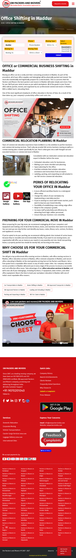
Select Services (63, 42)
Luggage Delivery (12, 437)
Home (3, 23)
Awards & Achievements (48, 377)
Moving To (9, 49)
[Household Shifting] (65, 47)
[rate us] (13, 182)
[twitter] (7, 401)
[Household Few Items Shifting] (65, 49)
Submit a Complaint (47, 391)
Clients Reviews (45, 381)
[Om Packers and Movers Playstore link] (56, 407)
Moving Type (51, 41)
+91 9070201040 (14, 390)
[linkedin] (12, 401)
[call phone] (7, 184)
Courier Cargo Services (14, 434)
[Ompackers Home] (21, 4)
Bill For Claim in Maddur (37, 294)
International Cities (10, 441)
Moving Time (33, 49)
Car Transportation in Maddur (13, 285)
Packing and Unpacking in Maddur (14, 294)
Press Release (45, 395)
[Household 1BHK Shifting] (65, 51)
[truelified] (20, 401)
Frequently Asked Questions (50, 384)
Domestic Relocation (10, 423)
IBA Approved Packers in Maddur (14, 290)
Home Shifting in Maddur (35, 285)
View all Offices (46, 450)
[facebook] (4, 401)
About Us (51, 551)
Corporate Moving (9, 426)
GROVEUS (44, 555)
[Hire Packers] (28, 401)
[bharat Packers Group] (24, 401)
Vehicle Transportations (11, 430)
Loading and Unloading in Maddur (40, 290)
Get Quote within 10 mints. (63, 551)
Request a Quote (60, 4)
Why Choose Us (45, 388)
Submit (58, 55)
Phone (31, 41)
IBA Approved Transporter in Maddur (59, 285)
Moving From (10, 41)
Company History (46, 373)
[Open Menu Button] (73, 4)
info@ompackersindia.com (55, 423)
